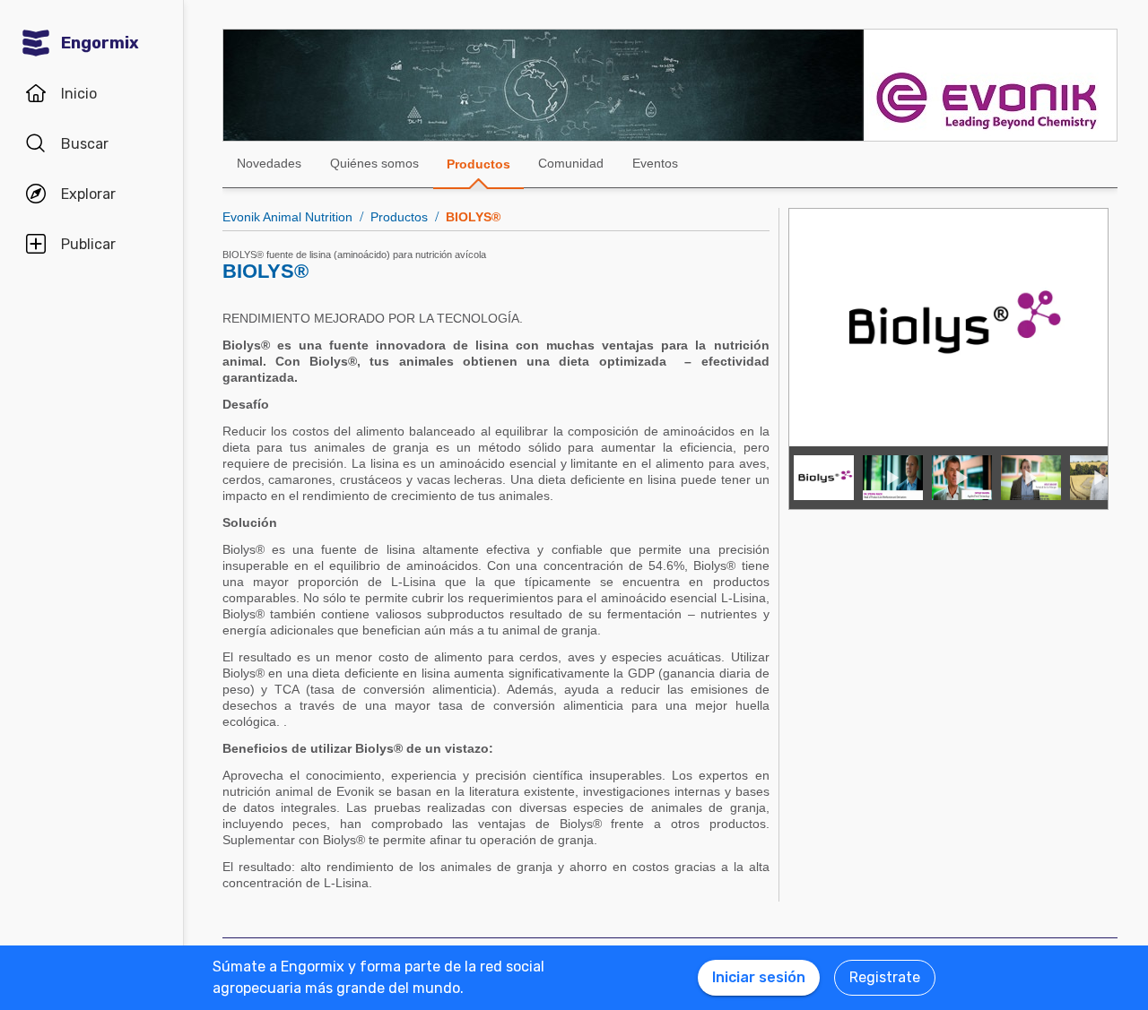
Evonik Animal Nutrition (287, 217)
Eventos (655, 163)
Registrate (884, 977)
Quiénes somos (374, 163)
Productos (478, 164)
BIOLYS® (473, 217)
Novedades (269, 163)
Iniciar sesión (758, 977)
